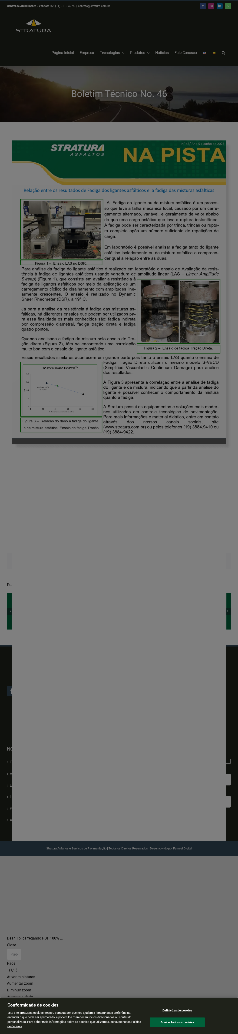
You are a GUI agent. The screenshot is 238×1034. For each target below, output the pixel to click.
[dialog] (119, 1016)
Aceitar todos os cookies (177, 1022)
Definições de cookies (177, 1010)
